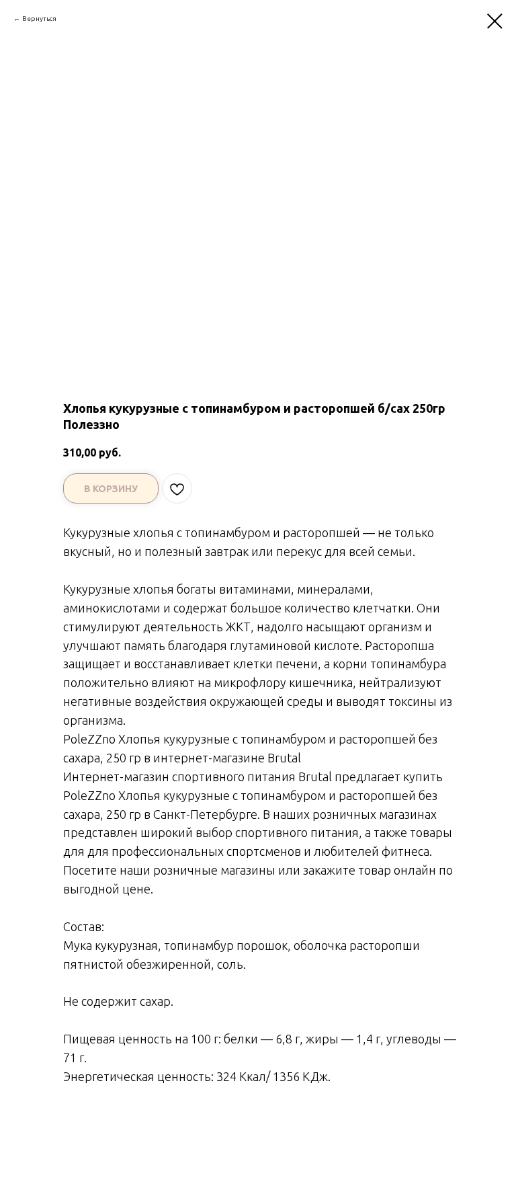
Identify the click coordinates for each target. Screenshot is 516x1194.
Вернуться (39, 18)
